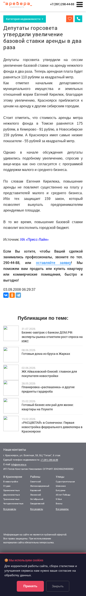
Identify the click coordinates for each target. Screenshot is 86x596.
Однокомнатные (11, 490)
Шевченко (61, 486)
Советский (35, 481)
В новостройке (10, 481)
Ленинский (35, 495)
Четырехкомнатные (13, 503)
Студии (7, 486)
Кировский (35, 490)
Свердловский (37, 503)
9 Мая (59, 499)
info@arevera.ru (18, 464)
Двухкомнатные (11, 495)
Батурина (60, 490)
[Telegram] (18, 295)
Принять (30, 586)
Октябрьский (36, 499)
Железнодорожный (39, 486)
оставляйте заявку (53, 262)
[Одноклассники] (12, 295)
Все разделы (9, 509)
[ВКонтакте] (6, 295)
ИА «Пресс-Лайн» (34, 239)
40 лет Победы (63, 495)
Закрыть (58, 586)
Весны (59, 503)
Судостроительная (65, 481)
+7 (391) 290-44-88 (49, 460)
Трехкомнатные (11, 499)
